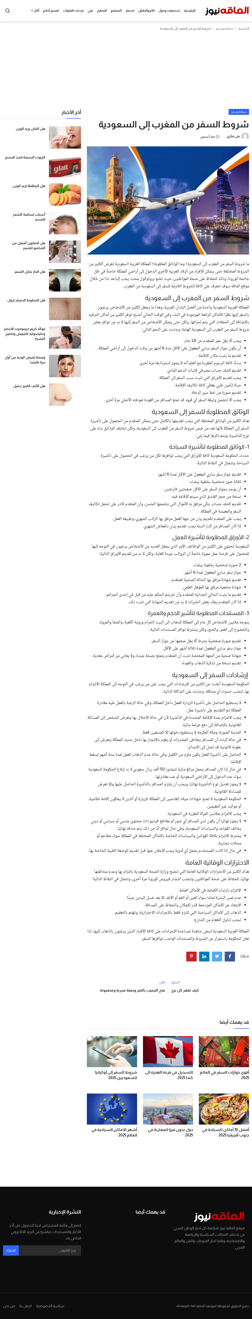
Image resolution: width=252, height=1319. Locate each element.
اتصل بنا (25, 1306)
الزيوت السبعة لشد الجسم (25, 157)
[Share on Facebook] (230, 956)
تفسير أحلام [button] (51, 10)
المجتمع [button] (116, 10)
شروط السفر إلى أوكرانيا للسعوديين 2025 (116, 1075)
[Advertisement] (126, 71)
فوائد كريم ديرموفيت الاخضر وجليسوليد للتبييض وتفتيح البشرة (24, 334)
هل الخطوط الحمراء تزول (26, 300)
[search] (7, 10)
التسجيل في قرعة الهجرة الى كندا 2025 (169, 1075)
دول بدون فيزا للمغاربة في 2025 (170, 1132)
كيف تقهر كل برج (185, 990)
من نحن (9, 1306)
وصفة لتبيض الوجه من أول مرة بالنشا (25, 359)
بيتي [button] (90, 10)
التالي (162, 982)
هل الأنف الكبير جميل (29, 386)
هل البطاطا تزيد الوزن (29, 186)
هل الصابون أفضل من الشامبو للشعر (28, 245)
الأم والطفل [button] (146, 10)
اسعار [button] (130, 10)
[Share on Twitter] (217, 956)
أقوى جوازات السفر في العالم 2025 (224, 1075)
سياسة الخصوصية (50, 1306)
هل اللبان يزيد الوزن (30, 129)
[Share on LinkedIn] (204, 956)
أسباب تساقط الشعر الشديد (29, 216)
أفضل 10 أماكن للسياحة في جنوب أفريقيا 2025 (225, 1132)
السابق (175, 982)
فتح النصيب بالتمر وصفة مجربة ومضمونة (132, 990)
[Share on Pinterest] (191, 956)
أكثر (36, 10)
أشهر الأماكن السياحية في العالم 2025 (114, 1132)
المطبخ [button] (102, 10)
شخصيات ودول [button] (169, 10)
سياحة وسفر (224, 28)
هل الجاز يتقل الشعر (29, 272)
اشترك (11, 1250)
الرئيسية (189, 10)
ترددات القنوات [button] (73, 10)
